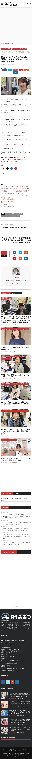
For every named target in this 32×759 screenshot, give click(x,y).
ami (7, 213)
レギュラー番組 (21, 48)
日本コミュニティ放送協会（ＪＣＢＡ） (10, 661)
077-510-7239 (8, 645)
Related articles (6, 293)
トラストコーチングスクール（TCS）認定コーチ (12, 668)
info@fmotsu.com (9, 656)
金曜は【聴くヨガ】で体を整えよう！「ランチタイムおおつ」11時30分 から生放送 (15, 459)
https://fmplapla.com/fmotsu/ (19, 159)
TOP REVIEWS (18, 493)
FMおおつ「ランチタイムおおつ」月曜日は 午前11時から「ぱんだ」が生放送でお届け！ (19, 729)
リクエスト (18, 749)
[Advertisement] (16, 24)
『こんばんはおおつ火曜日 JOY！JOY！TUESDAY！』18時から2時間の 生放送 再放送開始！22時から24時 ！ (20, 694)
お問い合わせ (11, 751)
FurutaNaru (14, 462)
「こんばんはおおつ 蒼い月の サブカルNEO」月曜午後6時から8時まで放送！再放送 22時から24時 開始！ (20, 720)
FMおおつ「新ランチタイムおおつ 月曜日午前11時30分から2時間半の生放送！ (8, 200)
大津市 (13, 215)
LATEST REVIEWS (7, 493)
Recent (3, 688)
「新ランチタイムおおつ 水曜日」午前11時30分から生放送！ (8, 188)
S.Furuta (14, 324)
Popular (10, 688)
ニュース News (21, 356)
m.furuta (4, 64)
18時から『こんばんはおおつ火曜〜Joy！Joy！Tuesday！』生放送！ (15, 375)
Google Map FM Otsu (6, 642)
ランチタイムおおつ (6, 215)
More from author (17, 293)
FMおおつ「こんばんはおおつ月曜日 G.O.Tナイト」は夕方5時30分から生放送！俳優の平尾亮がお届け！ (16, 431)
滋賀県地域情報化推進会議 (7, 670)
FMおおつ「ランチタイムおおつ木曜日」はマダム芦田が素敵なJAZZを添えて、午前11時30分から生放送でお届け (16, 240)
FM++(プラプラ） (5, 298)
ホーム (4, 749)
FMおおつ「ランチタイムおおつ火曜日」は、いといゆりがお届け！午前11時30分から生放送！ (15, 403)
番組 (26, 48)
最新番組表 (12, 749)
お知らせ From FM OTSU (6, 48)
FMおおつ (12, 213)
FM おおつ (11, 753)
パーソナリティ (19, 213)
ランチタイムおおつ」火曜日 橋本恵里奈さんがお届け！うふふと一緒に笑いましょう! (19, 703)
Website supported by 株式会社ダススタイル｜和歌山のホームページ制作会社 (16, 755)
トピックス (14, 48)
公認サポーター (25, 749)
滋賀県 (17, 215)
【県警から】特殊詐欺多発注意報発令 (13, 228)
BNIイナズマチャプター (6, 667)
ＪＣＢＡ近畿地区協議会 (7, 663)
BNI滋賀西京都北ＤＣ (6, 665)
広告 (8, 749)
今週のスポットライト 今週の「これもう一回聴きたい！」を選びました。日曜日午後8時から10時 (19, 712)
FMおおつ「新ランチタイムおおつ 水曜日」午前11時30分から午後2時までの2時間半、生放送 (22, 189)
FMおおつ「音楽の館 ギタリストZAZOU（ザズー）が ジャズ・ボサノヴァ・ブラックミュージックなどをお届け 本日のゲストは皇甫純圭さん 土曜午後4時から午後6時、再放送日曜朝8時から (16, 319)
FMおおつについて (19, 751)
